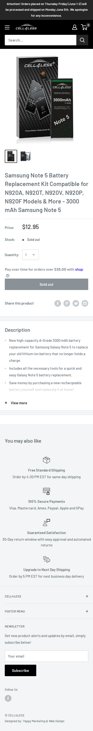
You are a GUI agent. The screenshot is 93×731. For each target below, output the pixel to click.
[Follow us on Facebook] (8, 698)
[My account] (74, 27)
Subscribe (20, 670)
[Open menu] (7, 27)
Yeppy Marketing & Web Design (43, 721)
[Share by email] (85, 303)
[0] (84, 27)
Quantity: (12, 255)
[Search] (82, 40)
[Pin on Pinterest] (66, 303)
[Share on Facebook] (57, 303)
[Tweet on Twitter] (75, 303)
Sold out (46, 284)
